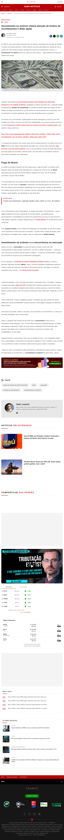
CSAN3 (5, 606)
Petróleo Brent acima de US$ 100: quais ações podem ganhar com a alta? (42, 463)
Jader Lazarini (22, 404)
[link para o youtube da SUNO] (39, 814)
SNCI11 (40, 10)
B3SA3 (5, 595)
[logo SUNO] (30, 2)
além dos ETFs (21, 285)
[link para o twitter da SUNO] (29, 814)
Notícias (3, 13)
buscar (59, 6)
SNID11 (22, 10)
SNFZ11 (5, 10)
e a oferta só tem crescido (29, 270)
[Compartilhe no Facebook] (51, 36)
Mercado (10, 13)
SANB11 (5, 598)
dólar (6, 22)
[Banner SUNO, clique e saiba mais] (32, 96)
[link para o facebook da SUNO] (24, 814)
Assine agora (32, 796)
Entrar (60, 1)
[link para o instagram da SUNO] (34, 814)
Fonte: (25, 612)
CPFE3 (5, 602)
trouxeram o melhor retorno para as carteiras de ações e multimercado (32, 125)
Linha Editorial (23, 777)
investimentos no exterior (32, 390)
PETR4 (5, 591)
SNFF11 (28, 10)
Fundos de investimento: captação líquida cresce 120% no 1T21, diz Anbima (31, 201)
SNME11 (34, 10)
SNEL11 (17, 10)
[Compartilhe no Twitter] (54, 36)
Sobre (2, 777)
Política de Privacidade (12, 777)
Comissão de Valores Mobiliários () (28, 262)
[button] (6, 6)
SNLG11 (46, 10)
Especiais (44, 385)
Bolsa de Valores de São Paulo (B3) (15, 385)
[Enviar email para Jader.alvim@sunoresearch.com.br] (17, 413)
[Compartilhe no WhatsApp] (57, 36)
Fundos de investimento (11, 390)
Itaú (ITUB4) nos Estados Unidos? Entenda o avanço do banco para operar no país (41, 437)
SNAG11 (11, 10)
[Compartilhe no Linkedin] (61, 36)
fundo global (40, 220)
